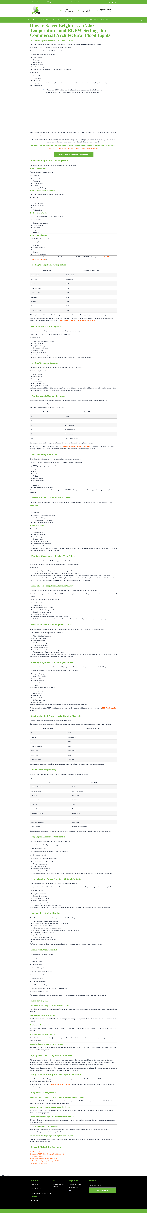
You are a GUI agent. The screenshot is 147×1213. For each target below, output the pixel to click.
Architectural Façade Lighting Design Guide (43, 1158)
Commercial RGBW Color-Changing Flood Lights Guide (47, 1154)
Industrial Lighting (44, 20)
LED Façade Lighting (36, 1156)
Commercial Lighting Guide (38, 1163)
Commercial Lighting (58, 20)
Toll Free (67, 10)
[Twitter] (112, 2)
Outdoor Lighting (71, 20)
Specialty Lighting (105, 20)
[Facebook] (109, 2)
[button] (141, 19)
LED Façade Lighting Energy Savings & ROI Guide (46, 1161)
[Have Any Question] (78, 10)
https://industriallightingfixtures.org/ (87, 148)
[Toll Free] (61, 10)
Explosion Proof (32, 20)
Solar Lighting (93, 20)
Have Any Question (88, 10)
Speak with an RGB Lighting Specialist (61, 148)
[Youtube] (115, 2)
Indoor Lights (83, 20)
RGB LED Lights (35, 1152)
